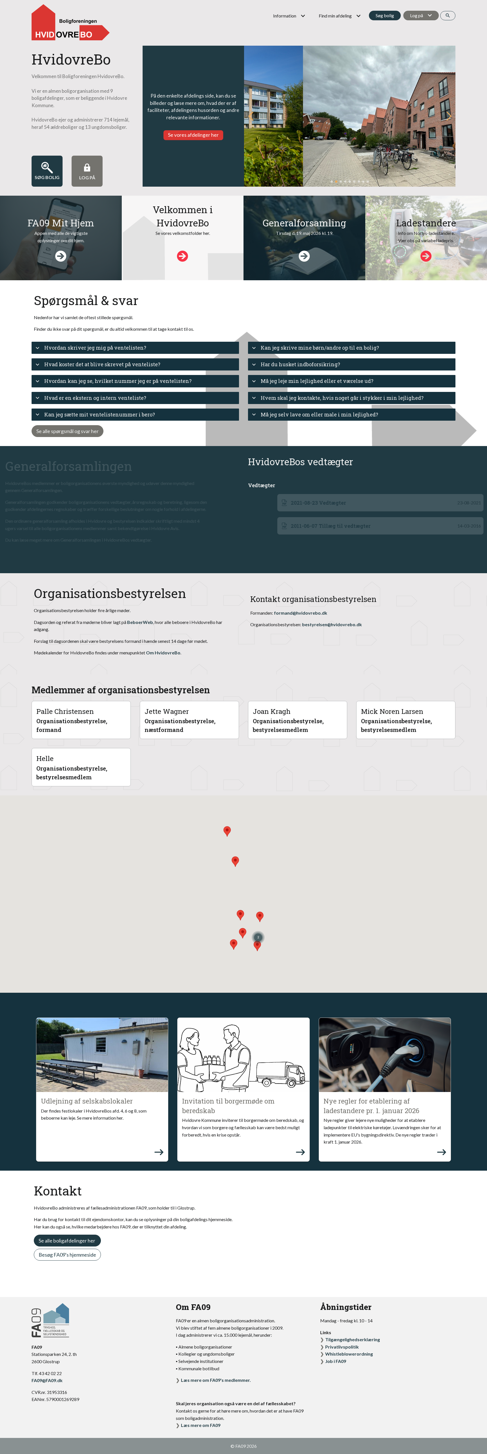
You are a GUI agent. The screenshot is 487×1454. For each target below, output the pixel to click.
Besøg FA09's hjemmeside (67, 1255)
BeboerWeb (140, 622)
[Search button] (447, 15)
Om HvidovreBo (163, 652)
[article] (102, 1089)
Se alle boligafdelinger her (67, 1240)
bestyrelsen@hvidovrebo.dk (332, 624)
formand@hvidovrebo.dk (300, 612)
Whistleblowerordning (349, 1353)
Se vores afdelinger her (193, 135)
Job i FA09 (335, 1361)
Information (284, 15)
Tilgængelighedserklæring (352, 1339)
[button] (449, 116)
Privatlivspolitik (342, 1346)
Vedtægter (261, 485)
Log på (416, 15)
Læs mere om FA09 (200, 1425)
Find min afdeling (335, 15)
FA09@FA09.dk (47, 1380)
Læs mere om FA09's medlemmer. (216, 1380)
